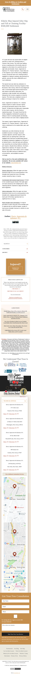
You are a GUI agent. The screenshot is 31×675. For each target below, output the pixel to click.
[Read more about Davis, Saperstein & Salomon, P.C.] (15, 221)
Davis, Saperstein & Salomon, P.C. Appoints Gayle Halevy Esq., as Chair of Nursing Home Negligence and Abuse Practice (15, 317)
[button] (15, 248)
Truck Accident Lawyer (22, 651)
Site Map (22, 648)
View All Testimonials (15, 294)
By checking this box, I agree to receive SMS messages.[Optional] (12, 620)
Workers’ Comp (24, 653)
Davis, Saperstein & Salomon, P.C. (18, 217)
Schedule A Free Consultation (15, 268)
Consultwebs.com (17, 672)
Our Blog (16, 648)
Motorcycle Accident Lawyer (10, 653)
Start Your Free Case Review (15, 634)
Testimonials (9, 648)
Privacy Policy (23, 656)
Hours (5, 414)
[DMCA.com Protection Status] (15, 668)
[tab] (15, 248)
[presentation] (27, 9)
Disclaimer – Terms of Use (11, 656)
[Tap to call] (23, 9)
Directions (12, 414)
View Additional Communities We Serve (14, 474)
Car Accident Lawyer (8, 651)
